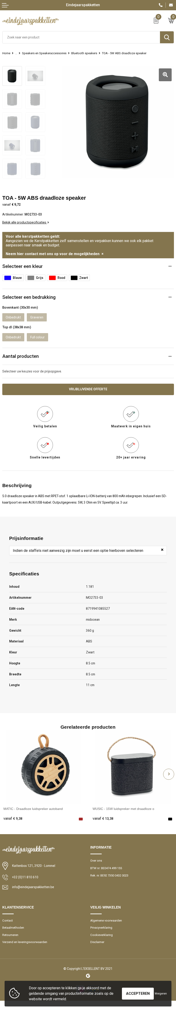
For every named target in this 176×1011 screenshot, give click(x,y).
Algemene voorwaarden (106, 920)
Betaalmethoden (13, 927)
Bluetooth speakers (84, 53)
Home (6, 53)
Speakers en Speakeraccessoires (44, 53)
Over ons (96, 860)
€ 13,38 (103, 819)
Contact (7, 920)
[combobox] (81, 37)
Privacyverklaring (101, 927)
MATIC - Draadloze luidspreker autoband (33, 809)
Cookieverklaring (101, 935)
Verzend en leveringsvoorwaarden (24, 942)
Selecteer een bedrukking (29, 297)
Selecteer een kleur (22, 266)
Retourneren (10, 935)
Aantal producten (20, 356)
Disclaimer (97, 942)
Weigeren (161, 993)
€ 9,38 (12, 819)
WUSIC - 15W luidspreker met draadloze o (123, 809)
